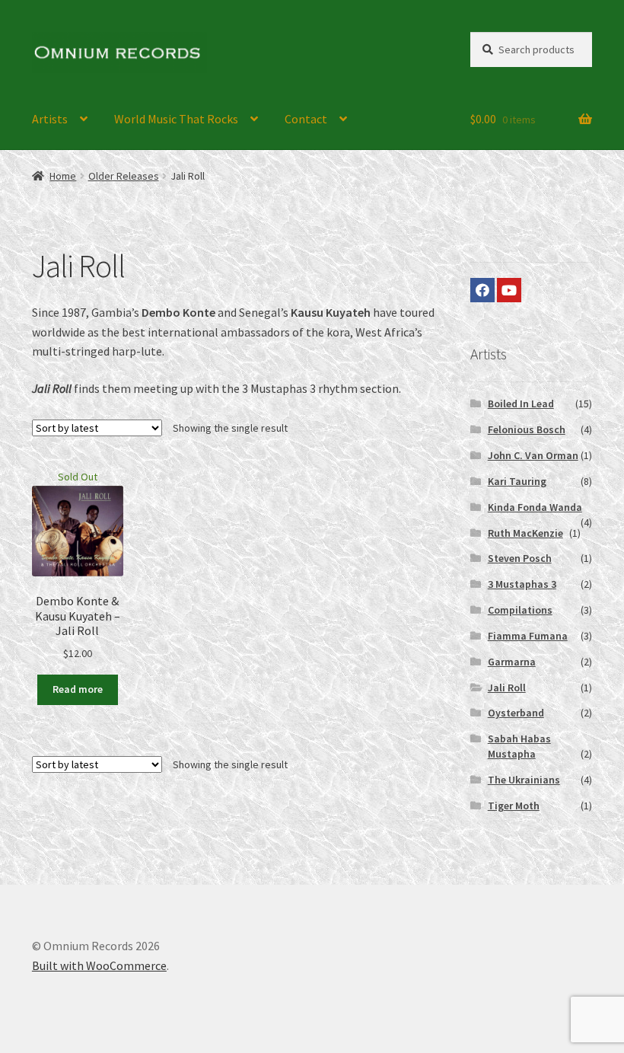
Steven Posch (520, 558)
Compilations (520, 610)
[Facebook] (482, 290)
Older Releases (123, 176)
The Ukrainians (524, 780)
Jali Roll (507, 687)
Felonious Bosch (526, 429)
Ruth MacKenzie (525, 533)
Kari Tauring (517, 481)
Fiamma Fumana (528, 636)
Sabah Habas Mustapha (519, 746)
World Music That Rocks (176, 118)
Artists (50, 118)
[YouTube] (509, 290)
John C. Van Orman (533, 455)
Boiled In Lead (521, 403)
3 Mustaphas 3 (522, 584)
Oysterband (516, 713)
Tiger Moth (514, 805)
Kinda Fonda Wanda (535, 507)
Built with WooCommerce (99, 965)
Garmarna (512, 661)
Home (62, 176)
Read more (78, 689)
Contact (306, 118)
